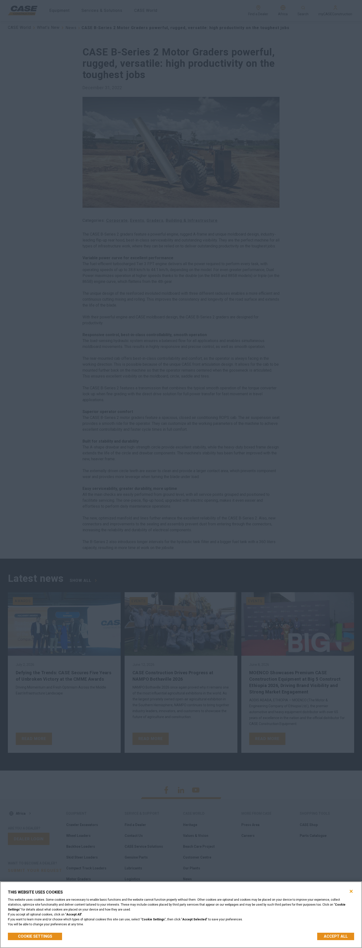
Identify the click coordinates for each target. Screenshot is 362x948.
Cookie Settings (35, 936)
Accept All (336, 936)
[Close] (351, 891)
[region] (181, 914)
